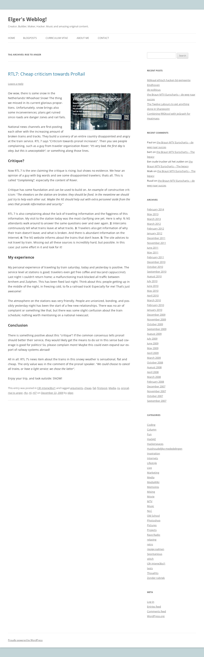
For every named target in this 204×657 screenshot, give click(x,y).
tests (150, 568)
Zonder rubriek (156, 578)
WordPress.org (156, 616)
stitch (150, 558)
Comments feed (156, 611)
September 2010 (156, 271)
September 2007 (156, 401)
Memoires (153, 487)
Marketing (153, 472)
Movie (150, 496)
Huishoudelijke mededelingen (164, 448)
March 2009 (154, 358)
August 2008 (154, 367)
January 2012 (154, 233)
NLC (149, 511)
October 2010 (155, 267)
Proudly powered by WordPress (25, 640)
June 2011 (152, 247)
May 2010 (152, 291)
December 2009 (156, 314)
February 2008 (155, 381)
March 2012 (154, 224)
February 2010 (155, 305)
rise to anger (15, 393)
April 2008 (153, 372)
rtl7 (35, 393)
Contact (103, 38)
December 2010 (156, 262)
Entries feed (154, 606)
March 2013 (154, 219)
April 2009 (153, 353)
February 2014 (155, 209)
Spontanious (154, 554)
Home (11, 38)
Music (150, 506)
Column (151, 429)
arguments (76, 388)
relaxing (151, 539)
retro (150, 544)
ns (118, 388)
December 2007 (156, 386)
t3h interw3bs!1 (46, 388)
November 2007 (156, 391)
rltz (26, 393)
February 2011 (155, 257)
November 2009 (156, 319)
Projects (152, 530)
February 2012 (155, 228)
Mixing (151, 491)
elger (70, 393)
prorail (125, 388)
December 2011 (156, 238)
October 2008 (155, 362)
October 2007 (155, 396)
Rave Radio (153, 535)
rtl (30, 393)
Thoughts (152, 573)
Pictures (152, 525)
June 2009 (152, 343)
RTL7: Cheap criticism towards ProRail (46, 74)
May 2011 (152, 252)
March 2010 (154, 300)
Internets (152, 458)
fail (94, 388)
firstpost (102, 388)
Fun (149, 434)
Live (149, 468)
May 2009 (152, 348)
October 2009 (155, 324)
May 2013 (152, 214)
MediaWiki (153, 482)
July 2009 (152, 338)
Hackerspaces (155, 444)
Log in (150, 602)
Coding (151, 425)
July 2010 (152, 281)
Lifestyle (152, 463)
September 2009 (156, 329)
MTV (149, 501)
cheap (87, 388)
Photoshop (153, 520)
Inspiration (153, 453)
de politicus (154, 90)
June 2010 (152, 286)
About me (83, 38)
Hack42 (151, 439)
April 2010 (153, 295)
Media (112, 388)
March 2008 (154, 377)
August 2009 (154, 334)
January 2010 (154, 310)
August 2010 (154, 276)
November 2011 (156, 243)
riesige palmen (155, 549)
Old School (153, 515)
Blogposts (30, 38)
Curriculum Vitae (57, 38)
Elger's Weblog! (27, 19)
